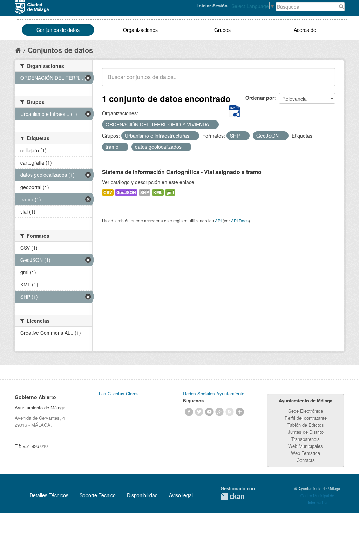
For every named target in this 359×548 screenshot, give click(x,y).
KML (157, 192)
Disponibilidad (142, 495)
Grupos (222, 29)
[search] (325, 81)
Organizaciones (140, 29)
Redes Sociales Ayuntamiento (213, 393)
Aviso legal (181, 495)
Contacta (306, 460)
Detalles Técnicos (48, 495)
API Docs (240, 220)
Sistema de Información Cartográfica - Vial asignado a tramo (182, 172)
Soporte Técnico (98, 495)
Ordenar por (259, 97)
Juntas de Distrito (306, 432)
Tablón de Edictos (305, 425)
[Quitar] (212, 124)
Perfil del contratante (306, 418)
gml (170, 192)
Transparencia (305, 439)
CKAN (232, 496)
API (218, 220)
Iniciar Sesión (212, 5)
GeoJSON (126, 192)
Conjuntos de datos (58, 29)
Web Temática (305, 453)
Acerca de (305, 29)
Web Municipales (305, 446)
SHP (144, 192)
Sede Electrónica (305, 411)
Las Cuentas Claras (119, 393)
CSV (107, 192)
